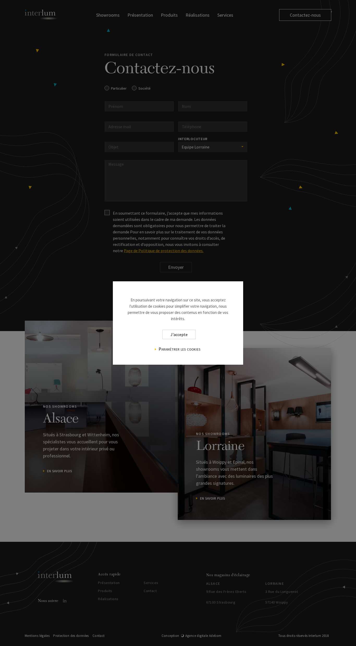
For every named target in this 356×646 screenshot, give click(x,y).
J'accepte (179, 334)
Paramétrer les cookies (179, 349)
